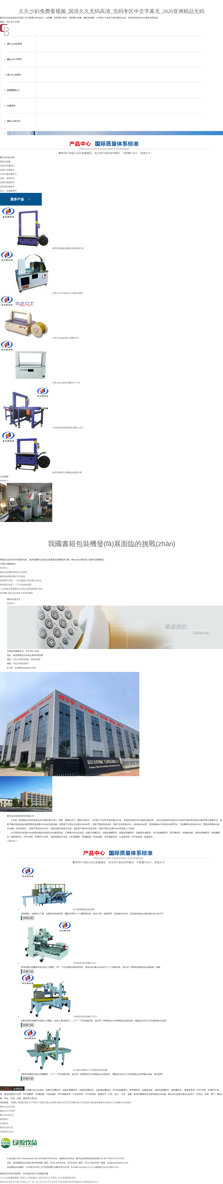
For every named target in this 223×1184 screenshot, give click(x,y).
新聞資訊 (4, 1119)
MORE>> (4, 481)
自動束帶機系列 (7, 166)
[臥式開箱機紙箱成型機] (47, 909)
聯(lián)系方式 (13, 121)
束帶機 (29, 1167)
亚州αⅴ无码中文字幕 (9, 1182)
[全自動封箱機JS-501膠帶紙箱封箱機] (47, 1070)
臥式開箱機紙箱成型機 (83, 909)
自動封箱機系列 (7, 182)
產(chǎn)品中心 (7, 1115)
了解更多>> (12, 841)
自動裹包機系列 (7, 186)
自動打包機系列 (7, 170)
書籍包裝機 (5, 161)
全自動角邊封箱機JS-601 (85, 963)
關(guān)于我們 (14, 59)
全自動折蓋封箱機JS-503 (85, 1016)
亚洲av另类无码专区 (72, 1182)
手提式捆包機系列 (8, 174)
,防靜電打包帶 (38, 1167)
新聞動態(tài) (13, 90)
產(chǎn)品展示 (14, 75)
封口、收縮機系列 (8, 191)
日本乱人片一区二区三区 (31, 1182)
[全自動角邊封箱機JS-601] (47, 963)
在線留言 (11, 105)
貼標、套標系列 (7, 178)
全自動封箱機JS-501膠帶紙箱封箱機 (90, 1070)
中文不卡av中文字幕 (52, 1182)
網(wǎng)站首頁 (14, 44)
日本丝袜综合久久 (90, 1182)
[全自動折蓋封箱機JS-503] (47, 1016)
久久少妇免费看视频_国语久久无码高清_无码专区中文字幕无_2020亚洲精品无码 (111, 11)
